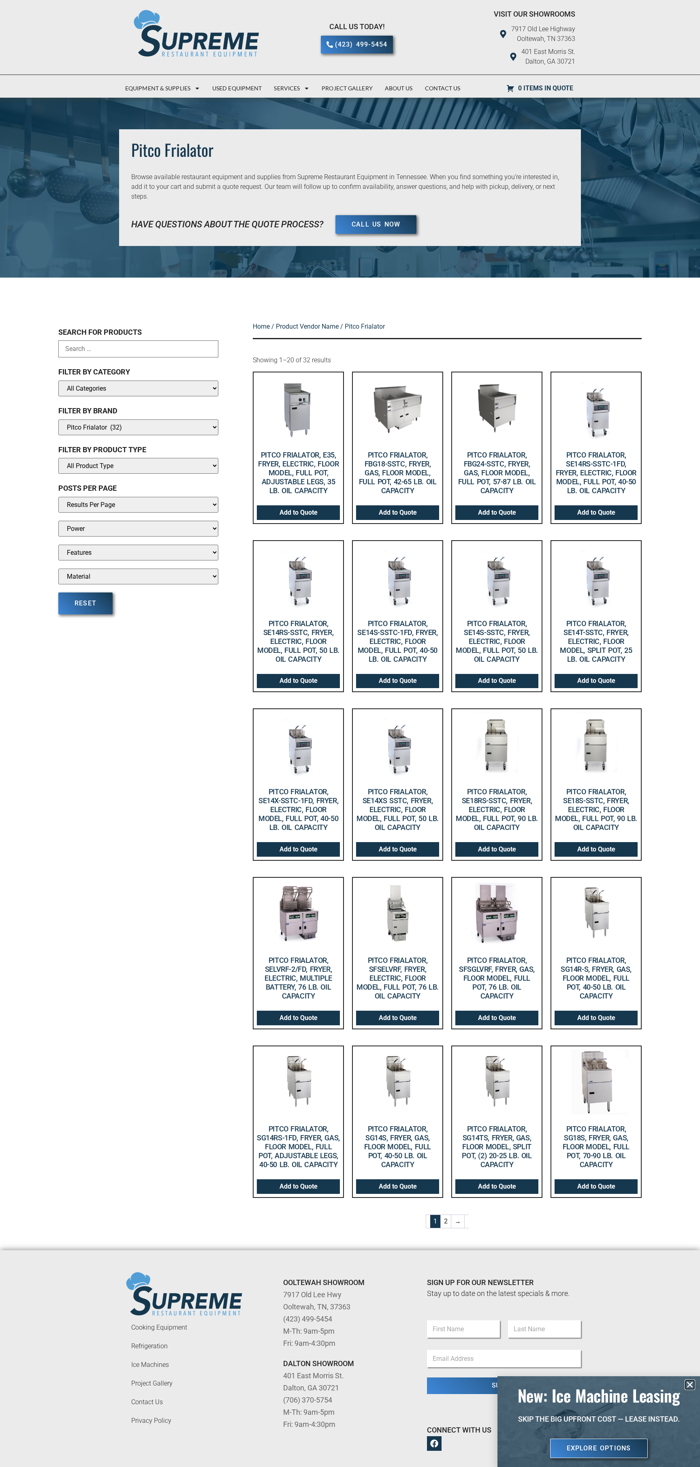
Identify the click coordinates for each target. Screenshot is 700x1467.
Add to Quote (299, 512)
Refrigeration (149, 1346)
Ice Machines (150, 1365)
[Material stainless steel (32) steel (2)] (138, 576)
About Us (399, 88)
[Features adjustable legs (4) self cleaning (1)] (138, 552)
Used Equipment (237, 88)
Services (287, 88)
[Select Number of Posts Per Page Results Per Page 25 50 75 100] (138, 505)
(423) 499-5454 (307, 1319)
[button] (690, 1385)
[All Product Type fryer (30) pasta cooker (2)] (138, 466)
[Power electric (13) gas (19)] (138, 529)
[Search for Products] (138, 348)
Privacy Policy (151, 1420)
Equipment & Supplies (157, 88)
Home (261, 326)
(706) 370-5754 (307, 1400)
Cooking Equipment (159, 1327)
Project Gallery (347, 88)
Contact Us (443, 88)
